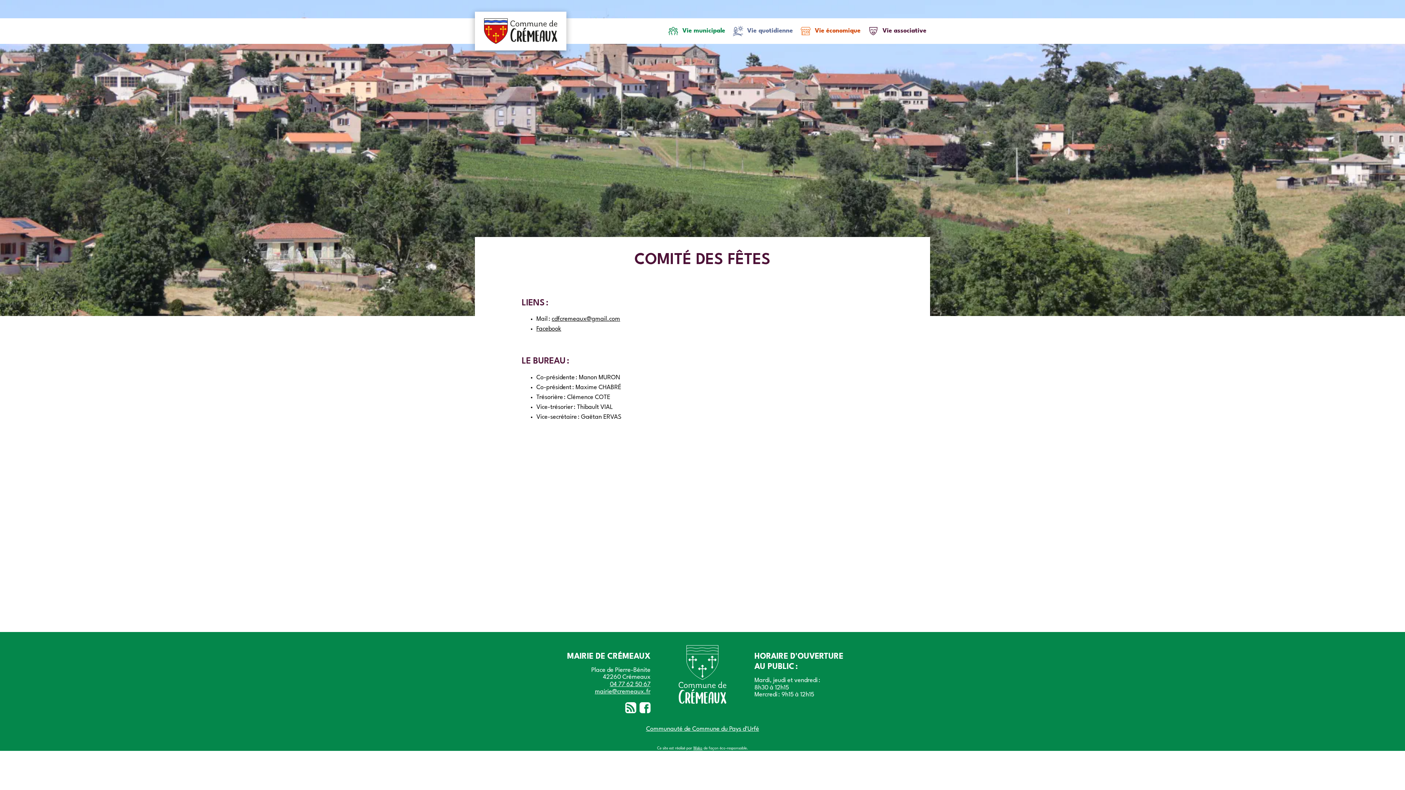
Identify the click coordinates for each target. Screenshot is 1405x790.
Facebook (548, 329)
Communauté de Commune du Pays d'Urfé (702, 729)
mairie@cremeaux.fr (623, 692)
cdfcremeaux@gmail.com (586, 319)
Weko (697, 748)
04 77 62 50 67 (630, 684)
